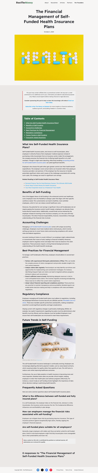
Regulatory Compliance (34, 133)
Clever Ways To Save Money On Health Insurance (40, 185)
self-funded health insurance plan (40, 227)
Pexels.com (39, 360)
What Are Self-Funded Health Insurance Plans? (42, 123)
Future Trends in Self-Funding (36, 135)
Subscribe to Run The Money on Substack (38, 106)
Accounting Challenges (34, 128)
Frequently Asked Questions (36, 137)
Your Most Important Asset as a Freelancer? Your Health (43, 188)
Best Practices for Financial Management (40, 130)
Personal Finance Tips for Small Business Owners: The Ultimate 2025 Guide (48, 183)
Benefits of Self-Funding (34, 125)
